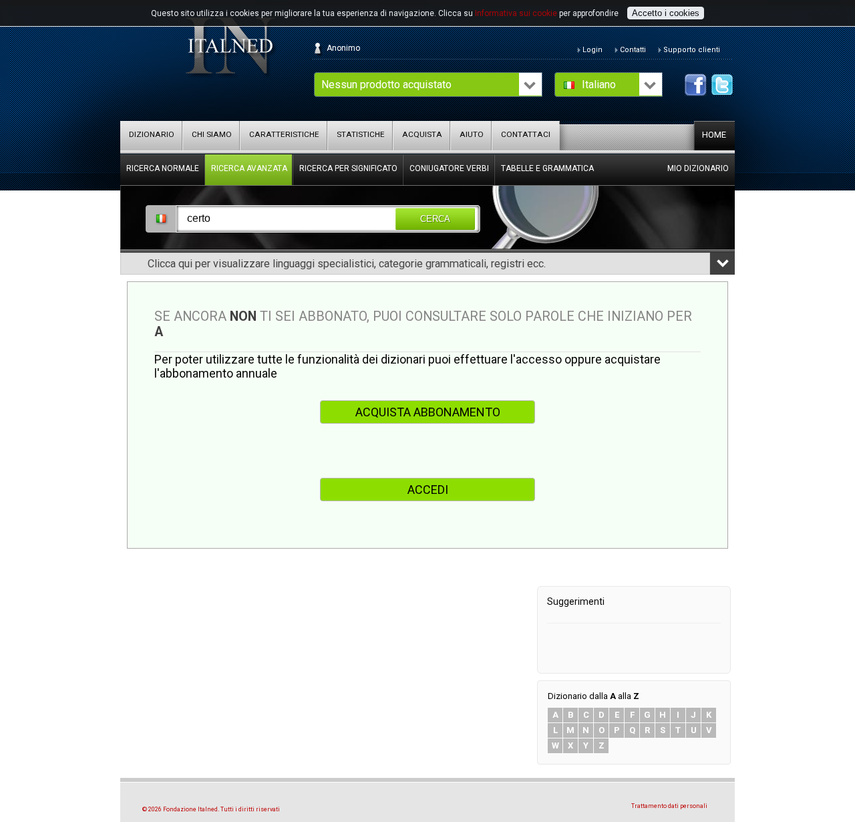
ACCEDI (427, 490)
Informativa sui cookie (516, 13)
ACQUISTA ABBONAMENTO (427, 412)
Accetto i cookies (665, 13)
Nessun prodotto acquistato (386, 84)
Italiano (599, 84)
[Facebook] (696, 85)
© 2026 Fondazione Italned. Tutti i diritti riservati (211, 809)
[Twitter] (722, 85)
